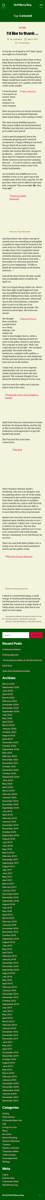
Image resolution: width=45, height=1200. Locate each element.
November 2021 (10, 763)
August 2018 (8, 839)
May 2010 (7, 1069)
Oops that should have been (16, 671)
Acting (22, 27)
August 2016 (8, 904)
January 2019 (9, 821)
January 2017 (9, 890)
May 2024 (7, 718)
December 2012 (10, 1032)
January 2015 (9, 959)
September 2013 (10, 1004)
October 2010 (9, 1059)
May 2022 (7, 753)
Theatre (6, 1144)
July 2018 (7, 842)
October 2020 (9, 773)
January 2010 (9, 1080)
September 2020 (10, 777)
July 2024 (7, 715)
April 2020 (7, 787)
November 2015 (10, 932)
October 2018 (9, 832)
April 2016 (7, 914)
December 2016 (10, 894)
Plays (5, 1131)
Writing (6, 1162)
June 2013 (7, 1011)
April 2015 (7, 952)
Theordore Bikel (10, 1151)
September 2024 (10, 711)
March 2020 (8, 790)
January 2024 (9, 728)
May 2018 (7, 849)
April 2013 (7, 1018)
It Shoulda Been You (12, 1120)
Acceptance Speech (14, 616)
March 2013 (8, 1021)
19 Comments (24, 43)
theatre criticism (10, 1148)
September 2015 (10, 939)
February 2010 (9, 1076)
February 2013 (9, 1025)
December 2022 (10, 742)
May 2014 (7, 980)
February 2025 (9, 701)
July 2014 (7, 976)
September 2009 (11, 1090)
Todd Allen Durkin (34, 621)
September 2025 (10, 687)
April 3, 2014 (33, 39)
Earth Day (7, 665)
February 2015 (9, 956)
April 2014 (7, 983)
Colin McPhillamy (19, 621)
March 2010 (8, 1073)
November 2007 (10, 1100)
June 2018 (7, 846)
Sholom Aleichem (11, 1141)
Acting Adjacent (10, 655)
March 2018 (8, 852)
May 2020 (7, 784)
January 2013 (9, 1028)
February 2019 (9, 818)
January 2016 (9, 925)
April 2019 (7, 815)
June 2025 (7, 691)
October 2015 (9, 935)
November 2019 (10, 804)
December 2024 (10, 704)
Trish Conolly (9, 1155)
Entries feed (8, 1178)
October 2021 (9, 766)
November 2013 (10, 997)
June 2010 (7, 1066)
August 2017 (8, 866)
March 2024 (8, 725)
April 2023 (7, 739)
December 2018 (10, 825)
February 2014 (9, 987)
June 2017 (7, 873)
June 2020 (7, 780)
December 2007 (10, 1097)
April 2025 (7, 694)
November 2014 (10, 966)
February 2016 (9, 921)
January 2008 (9, 1094)
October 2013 (9, 1001)
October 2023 (9, 732)
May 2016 (7, 911)
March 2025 (8, 697)
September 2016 (10, 901)
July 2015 (7, 945)
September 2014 (10, 970)
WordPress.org (10, 1185)
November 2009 (10, 1087)
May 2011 (7, 1045)
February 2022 (9, 756)
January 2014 (9, 990)
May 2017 (7, 877)
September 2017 (10, 863)
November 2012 (10, 1035)
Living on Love (9, 1127)
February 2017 (9, 887)
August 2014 (8, 973)
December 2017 (10, 859)
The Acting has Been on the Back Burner (22, 660)
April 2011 (7, 1049)
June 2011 (7, 1042)
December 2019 (10, 801)
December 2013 (10, 994)
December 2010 (10, 1052)
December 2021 (10, 759)
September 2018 (10, 835)
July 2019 (7, 811)
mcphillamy (17, 39)
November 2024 (10, 708)
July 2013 (7, 1007)
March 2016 (8, 918)
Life (4, 1124)
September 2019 (10, 808)
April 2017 (7, 880)
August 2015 (8, 942)
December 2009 (10, 1083)
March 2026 (8, 684)
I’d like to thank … (22, 33)
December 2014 (10, 963)
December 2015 (10, 928)
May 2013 (7, 1014)
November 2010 (10, 1056)
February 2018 (9, 856)
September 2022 (10, 749)
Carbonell (23, 619)
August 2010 (8, 1063)
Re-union (6, 1134)
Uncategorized (9, 1158)
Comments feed (10, 1181)
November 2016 (10, 897)
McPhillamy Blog (22, 5)
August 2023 (8, 735)
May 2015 (7, 949)
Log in (5, 1174)
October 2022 (9, 746)
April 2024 (7, 722)
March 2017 (8, 883)
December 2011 (10, 1038)
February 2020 (9, 794)
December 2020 (10, 770)
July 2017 (7, 870)
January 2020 (9, 797)
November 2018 (10, 828)
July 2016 (7, 908)
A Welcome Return (11, 649)
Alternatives (8, 1117)
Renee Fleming (9, 1137)
